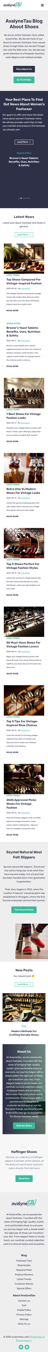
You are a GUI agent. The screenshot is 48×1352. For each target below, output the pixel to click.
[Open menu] (42, 5)
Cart (24, 1305)
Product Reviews (24, 1274)
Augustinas (25, 288)
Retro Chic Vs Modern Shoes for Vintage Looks (23, 491)
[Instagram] (27, 1347)
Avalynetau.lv (24, 1340)
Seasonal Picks (24, 1270)
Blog (24, 1025)
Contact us (24, 1300)
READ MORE (12, 310)
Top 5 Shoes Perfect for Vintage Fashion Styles (22, 566)
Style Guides (24, 1265)
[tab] (19, 198)
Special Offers (24, 152)
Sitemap (24, 1319)
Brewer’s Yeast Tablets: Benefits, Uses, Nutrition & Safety (24, 162)
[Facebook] (21, 1347)
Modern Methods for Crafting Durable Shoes (24, 1033)
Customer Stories (24, 1283)
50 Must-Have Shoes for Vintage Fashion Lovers (23, 644)
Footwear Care (24, 1260)
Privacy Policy (24, 1314)
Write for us (24, 1323)
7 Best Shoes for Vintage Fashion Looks (23, 416)
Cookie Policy (24, 1310)
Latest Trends (13, 275)
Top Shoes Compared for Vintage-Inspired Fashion (24, 281)
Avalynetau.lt (38, 1336)
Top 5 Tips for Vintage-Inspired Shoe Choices (22, 723)
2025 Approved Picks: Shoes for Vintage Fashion (21, 803)
